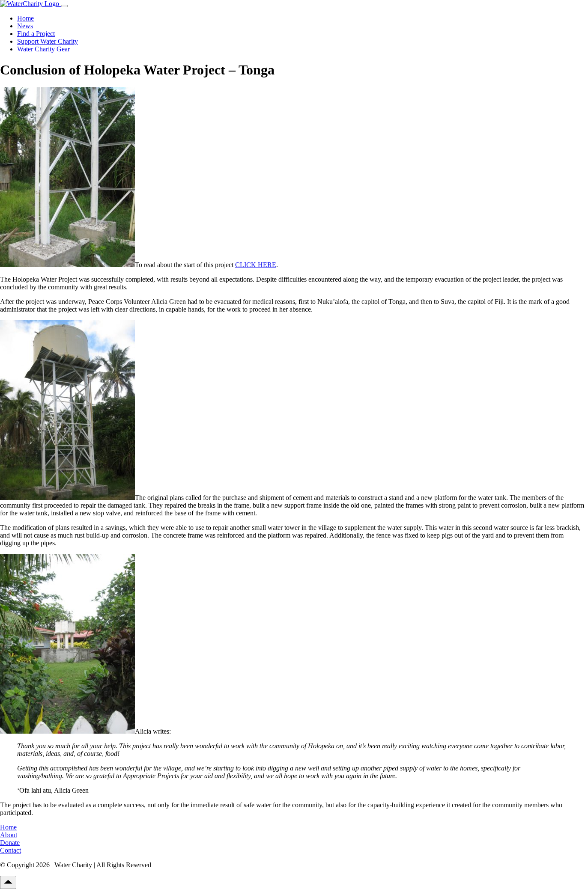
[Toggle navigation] (64, 6)
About (8, 834)
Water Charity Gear (43, 49)
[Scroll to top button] (8, 882)
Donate (10, 842)
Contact (10, 850)
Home (25, 18)
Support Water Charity (47, 41)
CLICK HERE (255, 264)
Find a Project (36, 33)
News (25, 26)
